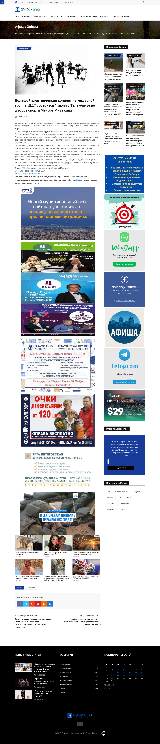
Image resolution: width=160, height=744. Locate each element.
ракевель (125, 503)
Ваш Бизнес (79, 676)
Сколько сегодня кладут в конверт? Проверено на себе (134, 72)
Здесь (79, 180)
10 (112, 672)
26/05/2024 (22, 117)
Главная (18, 31)
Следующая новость (89, 615)
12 (124, 672)
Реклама (104, 17)
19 (124, 675)
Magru (99, 733)
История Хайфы (68, 17)
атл (108, 491)
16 (107, 675)
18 (118, 675)
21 (136, 675)
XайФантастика (79, 668)
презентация (121, 491)
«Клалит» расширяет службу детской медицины (43, 693)
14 (136, 672)
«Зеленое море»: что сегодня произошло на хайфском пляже (113, 76)
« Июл (107, 688)
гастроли (110, 503)
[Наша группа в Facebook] (143, 2)
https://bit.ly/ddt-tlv (31, 173)
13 (130, 672)
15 (142, 672)
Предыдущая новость (27, 615)
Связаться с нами (88, 17)
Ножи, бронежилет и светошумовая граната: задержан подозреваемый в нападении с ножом (135, 141)
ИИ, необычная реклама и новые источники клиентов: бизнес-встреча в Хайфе (113, 139)
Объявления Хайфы (121, 17)
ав (120, 497)
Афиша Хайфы (41, 17)
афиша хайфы (31, 588)
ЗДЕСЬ (36, 183)
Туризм (54, 17)
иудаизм (137, 491)
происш (110, 509)
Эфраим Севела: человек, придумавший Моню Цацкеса (44, 681)
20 (130, 675)
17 (112, 675)
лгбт (128, 497)
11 (118, 672)
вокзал (109, 497)
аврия (122, 509)
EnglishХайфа (79, 664)
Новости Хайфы (22, 17)
